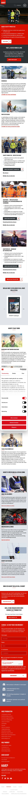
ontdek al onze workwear (8, 94)
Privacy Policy (20, 791)
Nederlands (8, 786)
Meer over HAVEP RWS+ (9, 218)
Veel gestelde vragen (6, 745)
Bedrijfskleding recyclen (6, 716)
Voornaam (4, 635)
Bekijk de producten (9, 176)
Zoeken (19, 5)
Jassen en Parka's (5, 721)
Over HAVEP (4, 759)
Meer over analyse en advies (7, 505)
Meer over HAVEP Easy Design (8, 577)
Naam (3, 642)
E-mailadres (4, 649)
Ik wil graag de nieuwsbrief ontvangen (13, 657)
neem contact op (12, 617)
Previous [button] (5, 309)
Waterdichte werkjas (6, 731)
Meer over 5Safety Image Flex (11, 169)
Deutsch (20, 786)
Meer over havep (12, 59)
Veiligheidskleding (5, 729)
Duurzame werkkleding (6, 720)
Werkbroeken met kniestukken (8, 734)
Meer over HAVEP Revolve (10, 266)
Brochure (5, 173)
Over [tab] (23, 373)
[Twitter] (5, 778)
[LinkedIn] (8, 778)
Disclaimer (5, 791)
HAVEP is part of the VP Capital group (18, 793)
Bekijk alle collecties (12, 279)
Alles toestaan (14, 417)
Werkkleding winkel (5, 751)
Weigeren (14, 427)
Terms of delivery (5, 793)
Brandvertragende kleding (7, 718)
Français (14, 786)
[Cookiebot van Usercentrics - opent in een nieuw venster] (20, 369)
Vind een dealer (7, 601)
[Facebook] (2, 778)
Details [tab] (14, 373)
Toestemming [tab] (5, 373)
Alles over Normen (5, 749)
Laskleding (3, 723)
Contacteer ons (5, 747)
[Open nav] (25, 5)
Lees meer (5, 41)
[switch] (24, 403)
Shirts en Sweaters (5, 727)
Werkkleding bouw (5, 738)
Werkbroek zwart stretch (7, 733)
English (2, 786)
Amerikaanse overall (6, 714)
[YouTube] (11, 778)
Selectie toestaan (14, 422)
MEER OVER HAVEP (5, 773)
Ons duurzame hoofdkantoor (8, 758)
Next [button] (23, 309)
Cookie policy (12, 791)
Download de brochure (9, 222)
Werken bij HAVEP (5, 761)
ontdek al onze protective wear (10, 126)
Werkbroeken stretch (6, 736)
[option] (14, 307)
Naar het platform (5, 540)
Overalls (3, 725)
